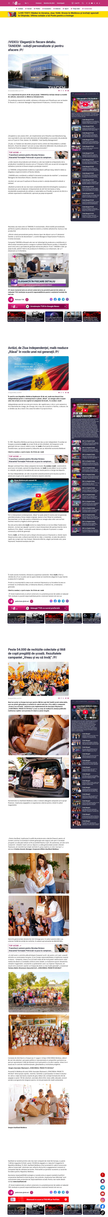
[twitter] (63, 91)
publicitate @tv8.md (22, 601)
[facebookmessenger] (59, 91)
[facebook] (55, 299)
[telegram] (65, 91)
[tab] (80, 94)
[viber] (68, 91)
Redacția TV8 (19, 299)
